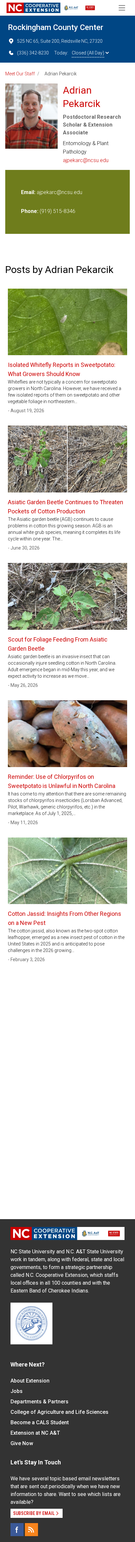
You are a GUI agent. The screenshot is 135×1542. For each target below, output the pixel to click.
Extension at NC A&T (35, 1433)
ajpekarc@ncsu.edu (85, 160)
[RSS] (31, 1529)
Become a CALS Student (39, 1422)
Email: (29, 192)
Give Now (21, 1443)
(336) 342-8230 (33, 52)
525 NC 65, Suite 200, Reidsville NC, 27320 (60, 41)
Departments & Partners (39, 1401)
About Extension (29, 1381)
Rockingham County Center (55, 27)
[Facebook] (17, 1529)
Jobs (16, 1391)
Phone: (29, 211)
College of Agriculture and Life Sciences (59, 1412)
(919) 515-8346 (57, 211)
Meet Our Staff (20, 73)
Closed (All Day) (88, 52)
